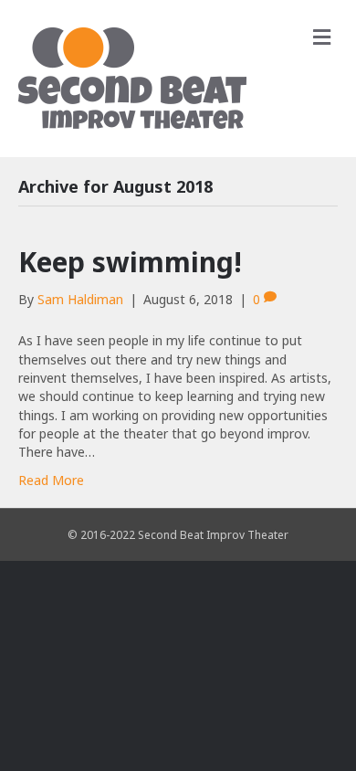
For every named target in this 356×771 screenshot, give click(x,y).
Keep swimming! (130, 261)
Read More (51, 480)
